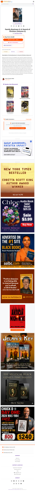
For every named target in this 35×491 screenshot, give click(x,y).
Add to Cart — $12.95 (13, 39)
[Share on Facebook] (11, 26)
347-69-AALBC (18, 474)
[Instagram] (11, 481)
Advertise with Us (17, 469)
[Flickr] (21, 483)
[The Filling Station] (10, 106)
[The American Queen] (25, 106)
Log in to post (29, 119)
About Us (17, 458)
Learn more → (7, 79)
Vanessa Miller (18, 33)
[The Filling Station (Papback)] (25, 92)
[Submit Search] (33, 3)
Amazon (6, 51)
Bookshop (21, 51)
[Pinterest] (19, 483)
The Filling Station (10, 112)
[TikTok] (14, 483)
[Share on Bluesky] (19, 26)
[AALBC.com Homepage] (6, 1)
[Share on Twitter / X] (21, 26)
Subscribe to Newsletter (17, 467)
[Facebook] (16, 481)
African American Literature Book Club (14, 489)
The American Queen (25, 112)
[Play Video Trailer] (17, 316)
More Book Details (8, 45)
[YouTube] (14, 481)
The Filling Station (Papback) (25, 98)
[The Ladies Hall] (10, 92)
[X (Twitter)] (19, 481)
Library (14, 51)
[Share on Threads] (16, 26)
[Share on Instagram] (14, 26)
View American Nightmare (18, 329)
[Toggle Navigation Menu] (33, 2)
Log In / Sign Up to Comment (18, 128)
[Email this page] (24, 26)
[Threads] (21, 481)
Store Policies (17, 461)
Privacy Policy (17, 459)
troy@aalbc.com (18, 472)
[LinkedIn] (16, 483)
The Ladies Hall (10, 98)
